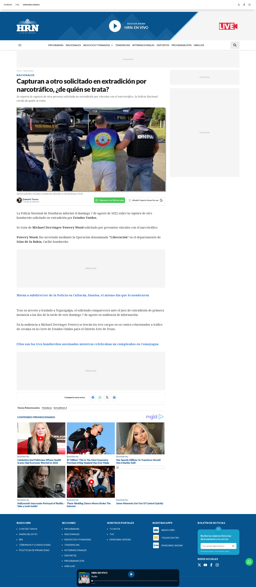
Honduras (47, 407)
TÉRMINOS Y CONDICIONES (35, 544)
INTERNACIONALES (143, 45)
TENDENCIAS (122, 45)
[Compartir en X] (107, 397)
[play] (131, 574)
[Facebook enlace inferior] (211, 565)
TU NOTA (8, 5)
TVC (17, 5)
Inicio (19, 70)
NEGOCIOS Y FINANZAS (96, 45)
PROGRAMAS (55, 45)
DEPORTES (163, 45)
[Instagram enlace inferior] (217, 565)
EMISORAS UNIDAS (31, 5)
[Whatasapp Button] (249, 562)
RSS (21, 539)
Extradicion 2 (60, 407)
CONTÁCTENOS (28, 528)
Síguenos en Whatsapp (111, 200)
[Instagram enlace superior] (249, 5)
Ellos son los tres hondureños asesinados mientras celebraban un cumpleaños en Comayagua (88, 344)
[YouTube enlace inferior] (205, 565)
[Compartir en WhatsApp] (100, 397)
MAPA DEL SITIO (28, 534)
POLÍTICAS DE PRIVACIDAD (34, 550)
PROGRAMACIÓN (181, 45)
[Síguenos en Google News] (114, 397)
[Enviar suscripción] (233, 546)
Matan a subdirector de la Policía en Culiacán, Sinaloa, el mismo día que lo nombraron (83, 295)
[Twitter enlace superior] (239, 5)
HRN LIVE (199, 45)
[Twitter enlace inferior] (199, 565)
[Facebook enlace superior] (244, 5)
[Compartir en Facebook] (93, 397)
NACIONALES (73, 45)
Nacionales (29, 70)
